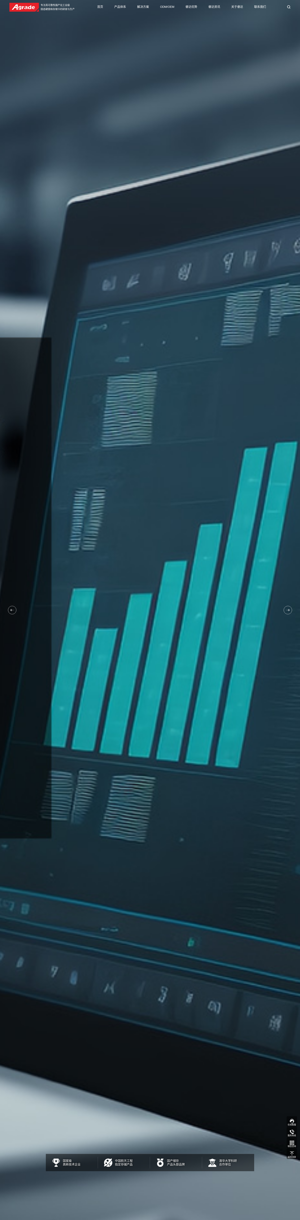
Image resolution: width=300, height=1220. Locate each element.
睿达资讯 (214, 7)
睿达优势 (191, 7)
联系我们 (260, 7)
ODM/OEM (167, 7)
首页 (100, 7)
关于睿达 (237, 7)
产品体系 (120, 7)
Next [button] (288, 610)
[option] (150, 610)
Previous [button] (12, 610)
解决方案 (143, 7)
